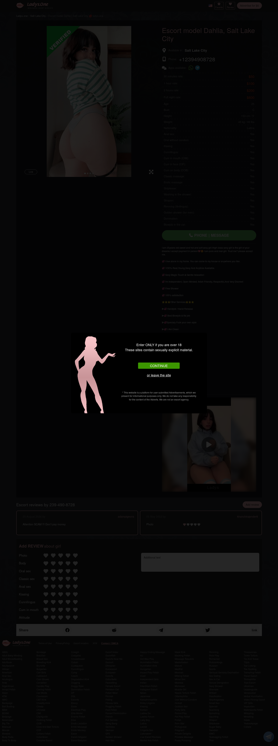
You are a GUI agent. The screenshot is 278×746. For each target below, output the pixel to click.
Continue (159, 365)
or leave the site (159, 375)
